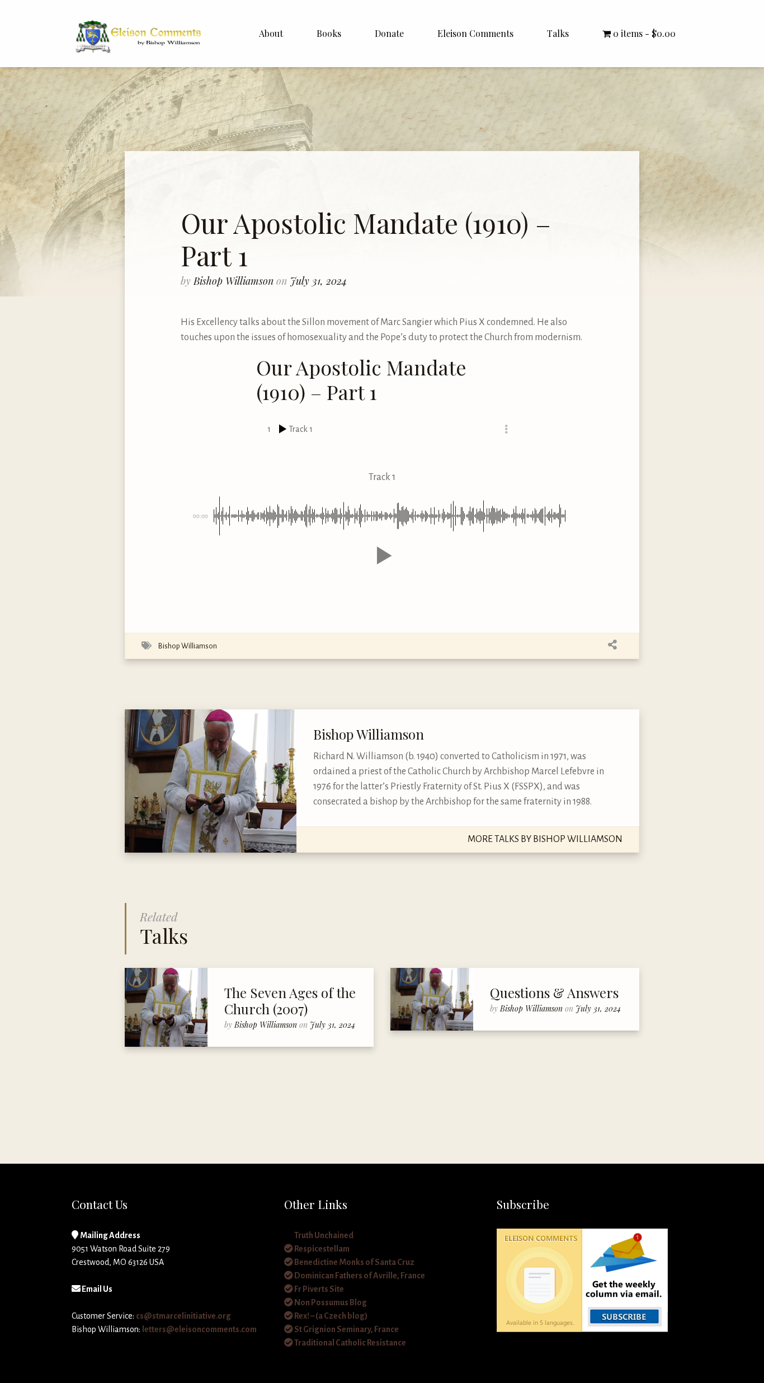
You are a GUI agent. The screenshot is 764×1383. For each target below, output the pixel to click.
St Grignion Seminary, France (346, 1329)
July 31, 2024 (318, 281)
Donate (389, 33)
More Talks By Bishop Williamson (545, 839)
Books (329, 33)
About (271, 33)
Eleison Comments (475, 33)
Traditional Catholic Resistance (349, 1342)
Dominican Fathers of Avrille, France (359, 1275)
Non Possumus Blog (330, 1302)
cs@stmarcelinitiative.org (183, 1315)
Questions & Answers (554, 992)
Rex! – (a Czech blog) (330, 1315)
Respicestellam (321, 1248)
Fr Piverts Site (318, 1289)
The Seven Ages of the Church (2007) (290, 1001)
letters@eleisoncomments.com (199, 1329)
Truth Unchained (323, 1235)
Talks (558, 33)
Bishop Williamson (235, 281)
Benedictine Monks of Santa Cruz (353, 1262)
